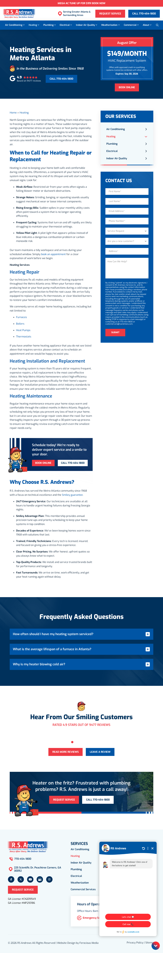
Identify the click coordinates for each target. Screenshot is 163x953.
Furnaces (21, 317)
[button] (157, 25)
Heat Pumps (23, 330)
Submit (115, 332)
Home (13, 112)
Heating (24, 112)
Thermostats (23, 336)
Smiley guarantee (72, 495)
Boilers (20, 323)
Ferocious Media (89, 943)
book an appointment (53, 254)
